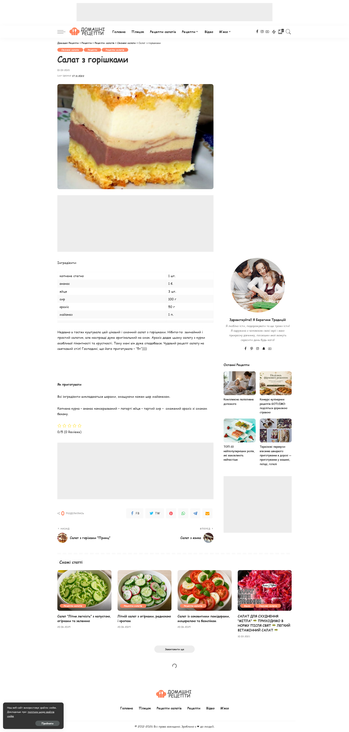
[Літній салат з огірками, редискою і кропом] (145, 590)
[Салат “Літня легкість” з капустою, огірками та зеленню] (84, 590)
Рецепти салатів (115, 49)
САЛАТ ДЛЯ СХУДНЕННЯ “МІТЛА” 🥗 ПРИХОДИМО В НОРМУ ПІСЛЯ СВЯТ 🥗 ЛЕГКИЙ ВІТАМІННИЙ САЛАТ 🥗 (264, 623)
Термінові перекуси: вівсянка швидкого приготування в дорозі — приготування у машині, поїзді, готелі (275, 455)
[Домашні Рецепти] (87, 32)
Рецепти (92, 49)
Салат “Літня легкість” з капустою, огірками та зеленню (84, 618)
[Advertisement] (174, 12)
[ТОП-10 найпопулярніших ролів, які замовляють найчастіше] (239, 431)
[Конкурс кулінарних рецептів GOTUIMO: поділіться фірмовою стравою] (276, 383)
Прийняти (47, 723)
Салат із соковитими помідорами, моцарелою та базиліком (204, 618)
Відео (247, 605)
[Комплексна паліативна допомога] (239, 383)
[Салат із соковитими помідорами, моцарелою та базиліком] (205, 590)
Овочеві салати (70, 49)
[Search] (288, 32)
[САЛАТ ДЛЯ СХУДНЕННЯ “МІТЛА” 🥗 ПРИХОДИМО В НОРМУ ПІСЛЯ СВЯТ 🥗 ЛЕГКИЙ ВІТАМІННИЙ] (265, 590)
